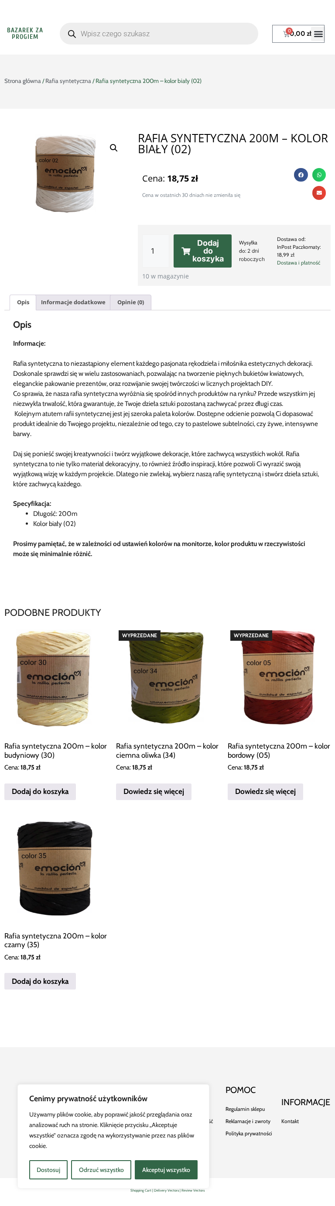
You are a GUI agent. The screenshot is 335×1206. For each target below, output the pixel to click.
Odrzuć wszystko (101, 1170)
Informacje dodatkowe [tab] (73, 302)
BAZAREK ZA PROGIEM (25, 34)
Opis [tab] (23, 302)
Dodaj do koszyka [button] (40, 791)
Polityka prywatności (249, 1133)
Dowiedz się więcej (153, 791)
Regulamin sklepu (245, 1109)
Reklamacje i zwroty (248, 1121)
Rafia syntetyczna (68, 80)
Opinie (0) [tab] (130, 302)
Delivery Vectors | (167, 1190)
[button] (318, 34)
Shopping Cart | (142, 1190)
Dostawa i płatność (298, 263)
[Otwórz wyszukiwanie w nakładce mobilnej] (159, 33)
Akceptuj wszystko (166, 1170)
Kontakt (290, 1121)
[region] (113, 1136)
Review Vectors (193, 1190)
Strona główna (22, 80)
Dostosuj (48, 1170)
